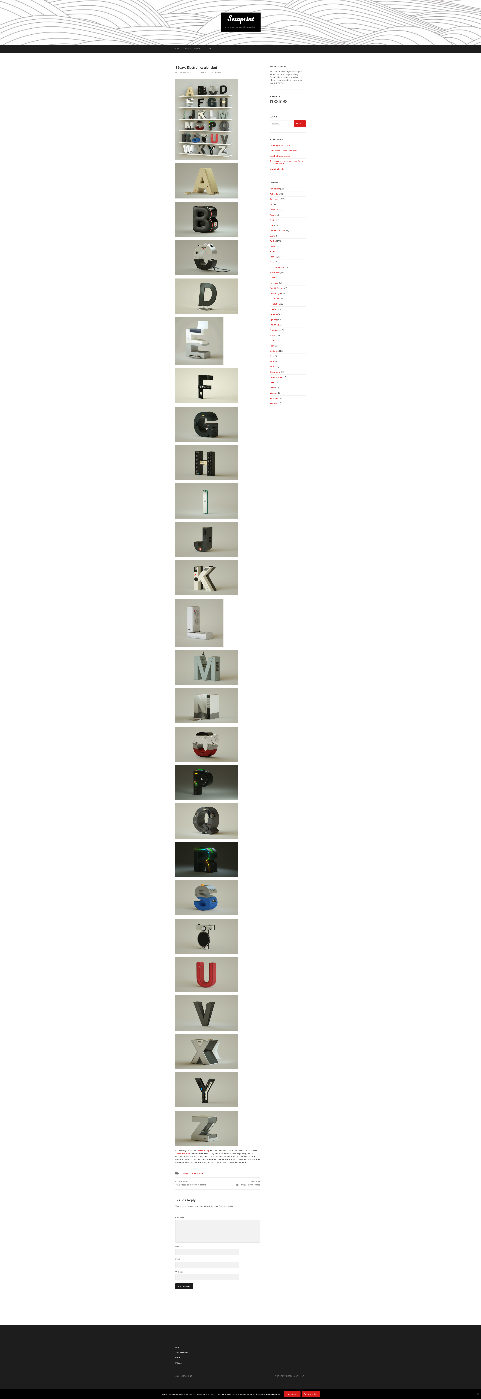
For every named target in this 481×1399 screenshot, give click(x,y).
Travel (272, 366)
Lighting (273, 319)
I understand (292, 1394)
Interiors (273, 309)
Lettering (195, 1173)
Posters (273, 335)
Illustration (274, 298)
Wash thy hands (277, 169)
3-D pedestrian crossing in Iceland (190, 1183)
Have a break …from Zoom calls (283, 150)
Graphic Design (276, 288)
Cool (182, 1173)
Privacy (178, 1363)
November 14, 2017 (185, 72)
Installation (275, 304)
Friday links (275, 272)
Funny (272, 277)
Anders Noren (292, 1376)
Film (272, 262)
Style (272, 356)
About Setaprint (193, 49)
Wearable (274, 398)
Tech (272, 361)
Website (179, 1272)
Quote (272, 340)
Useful (272, 382)
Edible (272, 251)
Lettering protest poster (280, 145)
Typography (275, 372)
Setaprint (203, 72)
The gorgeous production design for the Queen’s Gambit (287, 162)
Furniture (274, 283)
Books (272, 220)
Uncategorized (276, 377)
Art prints (274, 209)
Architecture (275, 199)
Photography (275, 330)
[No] (478, 1394)
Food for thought (277, 267)
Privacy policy (310, 1394)
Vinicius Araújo (203, 1150)
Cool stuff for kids (277, 230)
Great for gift (275, 293)
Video (272, 387)
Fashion (273, 256)
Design (273, 241)
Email (178, 1259)
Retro (201, 1173)
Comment (180, 1217)
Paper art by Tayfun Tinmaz (247, 1183)
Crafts (272, 236)
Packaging (274, 324)
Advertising (275, 188)
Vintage (273, 393)
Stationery (274, 351)
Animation (274, 194)
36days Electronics (183, 1153)
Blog (177, 49)
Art (271, 204)
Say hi (209, 49)
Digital (187, 1173)
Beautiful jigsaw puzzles (280, 156)
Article (273, 215)
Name (178, 1246)
